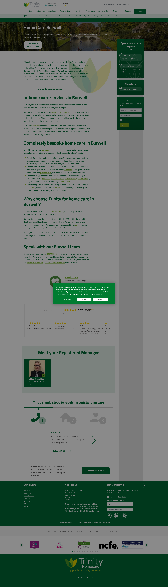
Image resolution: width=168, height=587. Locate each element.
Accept (100, 299)
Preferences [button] (98, 294)
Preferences (67, 299)
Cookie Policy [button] (107, 292)
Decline (84, 299)
